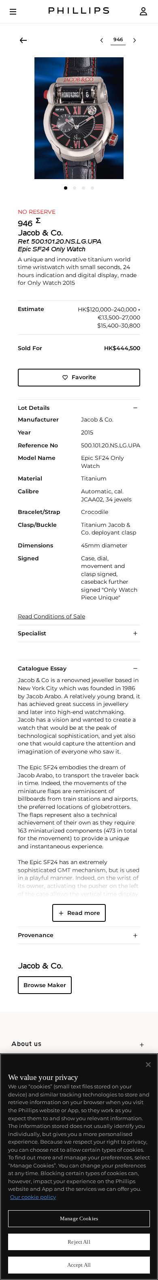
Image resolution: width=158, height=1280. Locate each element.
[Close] (148, 1064)
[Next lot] (134, 40)
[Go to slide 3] (83, 188)
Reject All (79, 1242)
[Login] (143, 11)
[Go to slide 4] (92, 188)
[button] (79, 118)
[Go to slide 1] (66, 188)
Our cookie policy (33, 1197)
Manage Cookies (79, 1218)
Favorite (84, 377)
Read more (83, 913)
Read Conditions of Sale (51, 616)
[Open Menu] (19, 12)
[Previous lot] (101, 40)
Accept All (79, 1265)
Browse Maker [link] (44, 985)
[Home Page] (79, 11)
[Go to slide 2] (75, 188)
